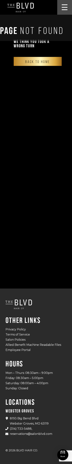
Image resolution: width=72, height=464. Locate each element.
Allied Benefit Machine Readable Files (33, 345)
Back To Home (37, 62)
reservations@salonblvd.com (31, 434)
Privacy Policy (16, 329)
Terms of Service (18, 334)
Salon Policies (15, 339)
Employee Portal (18, 350)
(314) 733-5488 (21, 428)
